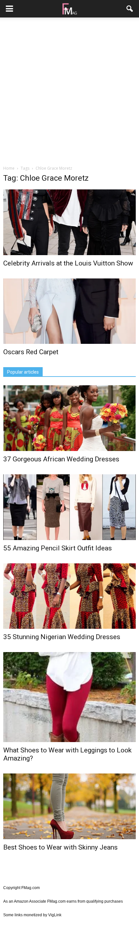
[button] (130, 8)
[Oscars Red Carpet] (69, 311)
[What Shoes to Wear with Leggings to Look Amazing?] (69, 697)
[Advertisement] (69, 92)
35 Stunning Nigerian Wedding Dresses (61, 637)
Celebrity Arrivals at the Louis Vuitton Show (68, 263)
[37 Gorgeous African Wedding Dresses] (69, 418)
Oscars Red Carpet (31, 352)
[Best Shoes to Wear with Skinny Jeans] (69, 806)
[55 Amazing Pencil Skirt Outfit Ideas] (69, 507)
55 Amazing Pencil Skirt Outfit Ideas (57, 548)
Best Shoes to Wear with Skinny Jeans (60, 847)
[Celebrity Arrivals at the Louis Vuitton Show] (69, 222)
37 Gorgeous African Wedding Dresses (61, 459)
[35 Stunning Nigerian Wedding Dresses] (69, 596)
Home (9, 168)
